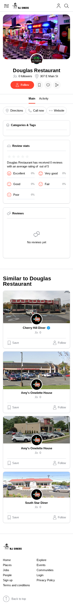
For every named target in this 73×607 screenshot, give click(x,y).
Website (59, 110)
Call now (38, 110)
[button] (58, 5)
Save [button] (15, 342)
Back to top (18, 598)
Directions (16, 110)
